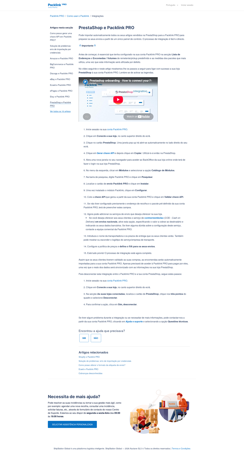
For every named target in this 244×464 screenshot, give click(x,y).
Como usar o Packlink (78, 16)
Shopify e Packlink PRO (89, 356)
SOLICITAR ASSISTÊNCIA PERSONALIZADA (72, 424)
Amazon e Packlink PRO (61, 58)
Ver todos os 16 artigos (60, 111)
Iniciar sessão (187, 5)
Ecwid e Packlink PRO (60, 84)
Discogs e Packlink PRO (61, 73)
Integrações (98, 16)
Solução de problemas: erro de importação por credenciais (60, 49)
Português (171, 5)
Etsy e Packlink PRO (60, 96)
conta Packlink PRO (117, 129)
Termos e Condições (181, 448)
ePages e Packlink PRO (61, 90)
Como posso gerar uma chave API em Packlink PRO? (61, 36)
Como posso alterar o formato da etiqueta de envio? (102, 365)
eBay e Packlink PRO (60, 79)
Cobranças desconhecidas (90, 373)
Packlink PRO (57, 16)
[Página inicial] (57, 5)
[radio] (84, 338)
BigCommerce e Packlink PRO (62, 66)
